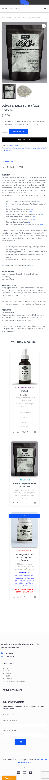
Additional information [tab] (13, 167)
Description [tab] (8, 161)
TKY (9, 150)
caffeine (18, 148)
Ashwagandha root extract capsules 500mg (24, 557)
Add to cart (17, 131)
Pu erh (31, 265)
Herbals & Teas (11, 17)
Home (3, 17)
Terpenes (30, 387)
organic (39, 148)
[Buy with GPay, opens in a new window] (24, 139)
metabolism (26, 148)
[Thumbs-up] (24, 768)
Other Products (21, 387)
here (39, 201)
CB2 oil (24, 391)
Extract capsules (24, 551)
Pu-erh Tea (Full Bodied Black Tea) (24, 485)
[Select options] (35, 432)
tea (43, 148)
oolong (33, 148)
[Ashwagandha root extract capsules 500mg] (24, 529)
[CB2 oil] (24, 366)
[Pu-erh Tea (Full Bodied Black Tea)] (24, 458)
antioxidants (10, 148)
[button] (44, 26)
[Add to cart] (35, 502)
